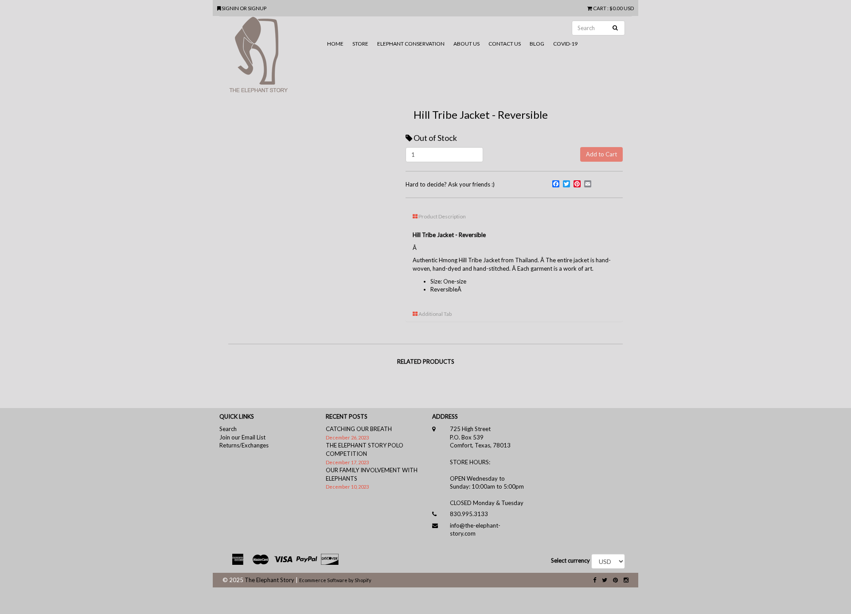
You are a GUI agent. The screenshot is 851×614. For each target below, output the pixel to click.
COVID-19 (565, 43)
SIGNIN (231, 8)
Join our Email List (242, 437)
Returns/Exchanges (244, 445)
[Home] (271, 58)
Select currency (570, 560)
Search (228, 428)
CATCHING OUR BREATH (359, 428)
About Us (466, 43)
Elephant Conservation (411, 43)
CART (599, 8)
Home (335, 43)
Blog (537, 43)
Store (360, 43)
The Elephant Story (269, 579)
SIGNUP (257, 8)
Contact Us (504, 43)
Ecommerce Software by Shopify (335, 580)
